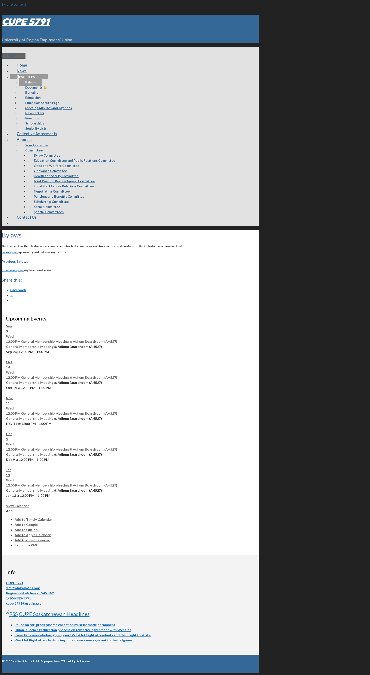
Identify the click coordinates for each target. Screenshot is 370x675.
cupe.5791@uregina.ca (24, 603)
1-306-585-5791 (18, 598)
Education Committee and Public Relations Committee (74, 160)
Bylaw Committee (47, 155)
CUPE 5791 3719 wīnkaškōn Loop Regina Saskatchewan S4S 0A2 (30, 588)
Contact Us (27, 217)
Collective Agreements (37, 133)
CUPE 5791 (26, 21)
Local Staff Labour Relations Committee (64, 186)
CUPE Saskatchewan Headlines (54, 614)
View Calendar (17, 506)
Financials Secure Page (42, 103)
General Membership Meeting (30, 346)
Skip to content (14, 4)
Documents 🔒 (36, 87)
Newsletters (34, 113)
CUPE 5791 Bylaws (13, 270)
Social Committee (47, 207)
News (22, 70)
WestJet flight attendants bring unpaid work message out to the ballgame (73, 640)
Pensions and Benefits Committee (59, 196)
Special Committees (49, 212)
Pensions (32, 118)
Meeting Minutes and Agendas (48, 108)
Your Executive (36, 145)
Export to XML (26, 545)
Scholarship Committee (51, 201)
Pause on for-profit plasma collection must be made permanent (65, 625)
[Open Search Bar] (8, 49)
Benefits (31, 92)
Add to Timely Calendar (33, 519)
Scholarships (34, 123)
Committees (34, 150)
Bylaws (30, 82)
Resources (26, 76)
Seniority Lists (36, 128)
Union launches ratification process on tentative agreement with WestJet (73, 630)
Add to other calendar (32, 540)
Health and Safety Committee (56, 176)
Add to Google (26, 524)
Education (33, 97)
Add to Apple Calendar (33, 535)
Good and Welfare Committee (56, 166)
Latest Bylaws (10, 252)
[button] (9, 511)
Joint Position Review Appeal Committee (64, 181)
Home (22, 65)
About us (25, 139)
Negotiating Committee (52, 191)
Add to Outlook (27, 530)
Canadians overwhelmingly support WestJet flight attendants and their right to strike (83, 635)
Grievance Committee (50, 171)
